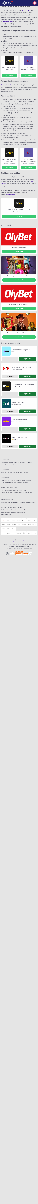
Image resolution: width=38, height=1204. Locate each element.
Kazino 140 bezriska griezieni (21, 350)
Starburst (18, 480)
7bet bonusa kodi (17, 402)
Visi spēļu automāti (22, 482)
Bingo (21, 472)
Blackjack (4, 472)
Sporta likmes (13, 465)
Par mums (18, 510)
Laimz (2, 490)
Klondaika (8, 490)
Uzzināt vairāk (19, 251)
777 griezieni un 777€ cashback (9, 68)
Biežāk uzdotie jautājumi (7, 510)
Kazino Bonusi (5, 465)
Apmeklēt (9, 76)
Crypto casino (5, 495)
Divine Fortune (5, 482)
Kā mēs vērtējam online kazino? (9, 502)
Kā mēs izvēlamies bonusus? (27, 502)
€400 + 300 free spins (19, 437)
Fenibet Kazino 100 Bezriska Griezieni (19, 333)
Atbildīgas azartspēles (7, 505)
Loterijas (26, 472)
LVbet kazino (26, 10)
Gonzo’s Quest (11, 480)
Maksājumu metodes (23, 465)
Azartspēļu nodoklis (28, 505)
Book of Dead (13, 482)
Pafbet (24, 490)
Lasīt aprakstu (10, 359)
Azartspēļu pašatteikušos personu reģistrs (12, 507)
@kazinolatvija (10, 195)
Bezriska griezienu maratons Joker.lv (19, 276)
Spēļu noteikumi (18, 505)
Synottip (13, 490)
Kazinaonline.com (6, 514)
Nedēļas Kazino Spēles (19, 420)
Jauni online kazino (28, 492)
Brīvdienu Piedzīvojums (19, 247)
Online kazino (4, 462)
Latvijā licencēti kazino (7, 492)
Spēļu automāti (13, 462)
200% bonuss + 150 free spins (21, 367)
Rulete (17, 472)
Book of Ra (4, 480)
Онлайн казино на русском (8, 512)
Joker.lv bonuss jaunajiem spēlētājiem (28, 68)
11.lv (17, 490)
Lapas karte (21, 541)
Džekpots (9, 472)
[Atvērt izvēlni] (34, 3)
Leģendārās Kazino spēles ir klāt (19, 304)
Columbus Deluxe (27, 480)
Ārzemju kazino (18, 492)
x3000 (20, 490)
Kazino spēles (21, 462)
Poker (14, 472)
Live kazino (29, 462)
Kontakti (23, 510)
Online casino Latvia (20, 512)
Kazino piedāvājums (7, 85)
